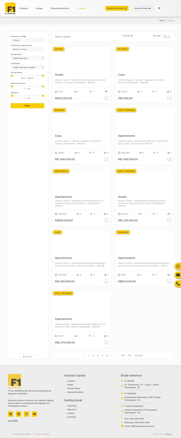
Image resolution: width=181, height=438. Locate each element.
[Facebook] (10, 414)
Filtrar (27, 105)
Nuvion (169, 434)
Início (162, 20)
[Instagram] (26, 414)
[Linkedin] (18, 414)
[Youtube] (34, 414)
